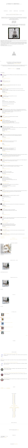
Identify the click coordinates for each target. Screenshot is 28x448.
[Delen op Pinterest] (19, 68)
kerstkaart (8, 388)
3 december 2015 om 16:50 (6, 206)
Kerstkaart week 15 (7, 367)
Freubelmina (3, 87)
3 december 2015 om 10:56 (6, 168)
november (14, 408)
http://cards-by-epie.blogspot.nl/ (17, 63)
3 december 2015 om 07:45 (6, 106)
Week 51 (14, 406)
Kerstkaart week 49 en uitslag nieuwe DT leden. (14, 407)
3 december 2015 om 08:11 (6, 123)
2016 (13, 402)
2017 (13, 401)
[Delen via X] (18, 68)
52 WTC (2, 388)
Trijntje (3, 189)
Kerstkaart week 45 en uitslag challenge (10, 353)
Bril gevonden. (6, 313)
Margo (3, 73)
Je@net (3, 119)
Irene (2, 164)
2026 (13, 394)
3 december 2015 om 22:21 (6, 227)
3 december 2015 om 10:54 (6, 162)
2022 (13, 397)
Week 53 (14, 404)
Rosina (3, 108)
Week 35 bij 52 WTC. (7, 331)
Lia (2, 133)
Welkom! (2, 358)
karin (2, 216)
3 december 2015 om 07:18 (6, 78)
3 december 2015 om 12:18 (6, 187)
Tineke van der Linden (4, 222)
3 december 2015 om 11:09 (6, 174)
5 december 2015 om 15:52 (6, 231)
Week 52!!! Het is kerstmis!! (14, 405)
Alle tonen (26, 335)
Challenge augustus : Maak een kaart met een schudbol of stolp (14, 372)
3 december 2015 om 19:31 (6, 214)
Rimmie (3, 194)
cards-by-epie (3, 170)
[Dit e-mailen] (16, 68)
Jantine (2, 326)
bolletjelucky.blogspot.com (5, 183)
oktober (14, 409)
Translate (5, 437)
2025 (13, 395)
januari (14, 416)
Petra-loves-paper (4, 153)
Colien (3, 158)
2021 (13, 398)
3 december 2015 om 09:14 (6, 145)
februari (14, 415)
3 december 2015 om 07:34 (6, 98)
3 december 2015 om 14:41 (6, 201)
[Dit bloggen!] (17, 68)
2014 (13, 417)
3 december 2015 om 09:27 (6, 151)
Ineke (1, 317)
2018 (13, 400)
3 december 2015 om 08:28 (6, 131)
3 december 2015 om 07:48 (6, 117)
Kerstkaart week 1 (7, 377)
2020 (13, 399)
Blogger (18, 429)
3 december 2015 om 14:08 (6, 192)
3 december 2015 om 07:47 (6, 113)
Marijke (2, 330)
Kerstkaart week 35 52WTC (8, 322)
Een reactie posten (2, 236)
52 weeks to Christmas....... (14, 3)
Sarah (2, 125)
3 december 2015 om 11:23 (6, 181)
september (14, 410)
